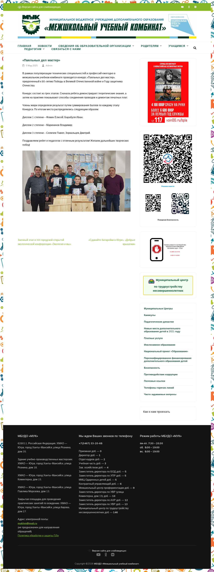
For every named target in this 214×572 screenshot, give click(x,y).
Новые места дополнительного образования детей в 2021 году (162, 330)
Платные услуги (153, 338)
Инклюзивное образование (159, 344)
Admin (49, 65)
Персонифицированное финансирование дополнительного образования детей (167, 360)
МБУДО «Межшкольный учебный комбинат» (116, 563)
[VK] (195, 6)
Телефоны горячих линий (159, 387)
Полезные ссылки (154, 380)
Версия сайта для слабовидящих (41, 6)
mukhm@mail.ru (27, 523)
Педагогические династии (159, 321)
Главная (24, 46)
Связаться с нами (66, 49)
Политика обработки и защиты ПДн (38, 535)
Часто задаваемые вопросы (160, 394)
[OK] (189, 6)
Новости (45, 46)
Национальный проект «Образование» (166, 351)
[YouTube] (182, 6)
